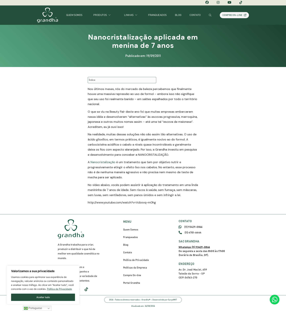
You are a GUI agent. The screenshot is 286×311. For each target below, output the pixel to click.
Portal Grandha (131, 283)
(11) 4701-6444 (193, 232)
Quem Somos (130, 229)
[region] (43, 285)
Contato (195, 15)
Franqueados (157, 15)
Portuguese (35, 308)
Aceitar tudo (43, 297)
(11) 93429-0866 (193, 227)
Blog (178, 15)
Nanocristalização (103, 162)
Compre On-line (232, 15)
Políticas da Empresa (135, 268)
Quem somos (74, 15)
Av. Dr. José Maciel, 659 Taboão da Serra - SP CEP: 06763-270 (193, 273)
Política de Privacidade (59, 289)
